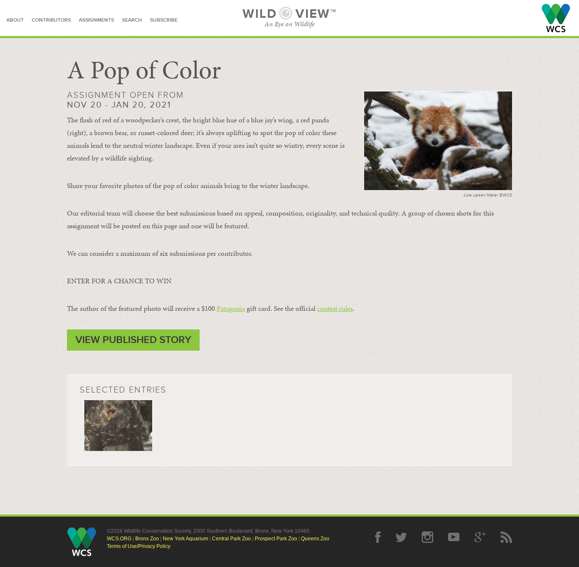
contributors (51, 20)
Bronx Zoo (147, 539)
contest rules (335, 308)
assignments (96, 20)
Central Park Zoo (231, 539)
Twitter (401, 537)
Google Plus (480, 537)
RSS (506, 537)
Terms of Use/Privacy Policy (138, 546)
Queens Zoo (315, 539)
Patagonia (231, 308)
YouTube (453, 537)
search (132, 20)
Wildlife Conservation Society (556, 18)
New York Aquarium (185, 539)
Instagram (427, 537)
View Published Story (133, 340)
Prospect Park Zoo (276, 539)
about (15, 20)
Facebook (378, 537)
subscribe (164, 20)
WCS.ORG (119, 539)
